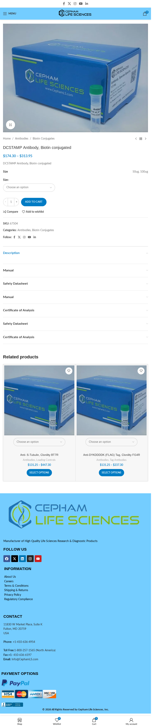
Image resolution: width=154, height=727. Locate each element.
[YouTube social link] (81, 4)
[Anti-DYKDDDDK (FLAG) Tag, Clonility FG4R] (112, 400)
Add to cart (34, 202)
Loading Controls (46, 460)
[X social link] (69, 4)
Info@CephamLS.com (24, 659)
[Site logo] (75, 13)
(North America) (46, 650)
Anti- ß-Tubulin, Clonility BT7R (39, 454)
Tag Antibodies (118, 460)
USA (6, 633)
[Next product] (145, 138)
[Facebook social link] (64, 4)
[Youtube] (38, 558)
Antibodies (21, 138)
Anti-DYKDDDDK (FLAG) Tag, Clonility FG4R (111, 454)
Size (5, 180)
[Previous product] (136, 138)
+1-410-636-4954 (24, 642)
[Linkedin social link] (86, 4)
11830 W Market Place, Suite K (22, 624)
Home (7, 138)
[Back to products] (140, 138)
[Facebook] (6, 558)
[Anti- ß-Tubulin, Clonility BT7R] (39, 400)
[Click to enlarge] (10, 124)
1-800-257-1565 (25, 650)
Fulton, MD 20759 (14, 629)
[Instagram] (30, 558)
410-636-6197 (22, 655)
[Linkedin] (22, 558)
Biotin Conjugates (44, 138)
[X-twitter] (14, 558)
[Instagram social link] (75, 4)
